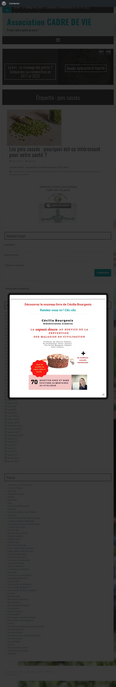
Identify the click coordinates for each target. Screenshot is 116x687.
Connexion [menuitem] (14, 3)
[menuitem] (4, 3)
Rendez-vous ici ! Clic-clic (58, 310)
